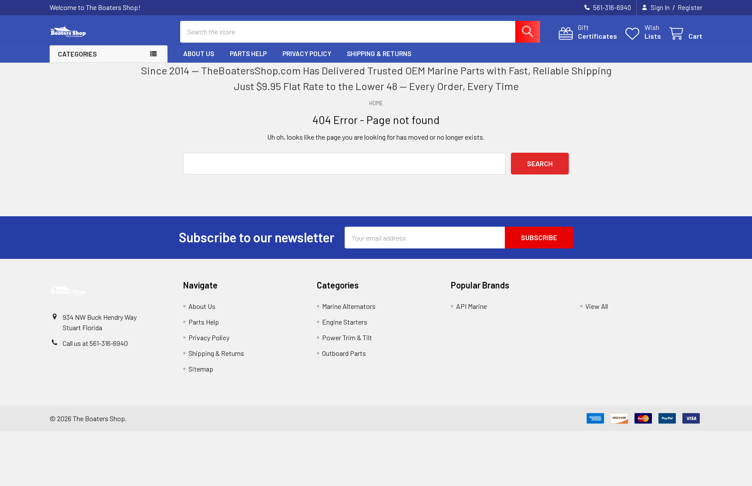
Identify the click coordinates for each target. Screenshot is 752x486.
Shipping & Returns (379, 53)
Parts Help (248, 53)
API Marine (471, 306)
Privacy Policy (306, 53)
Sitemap (200, 369)
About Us (198, 53)
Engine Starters (344, 322)
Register (690, 7)
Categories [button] (77, 54)
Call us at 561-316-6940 (95, 343)
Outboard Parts (344, 353)
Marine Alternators (349, 306)
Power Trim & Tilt (347, 337)
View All (596, 306)
